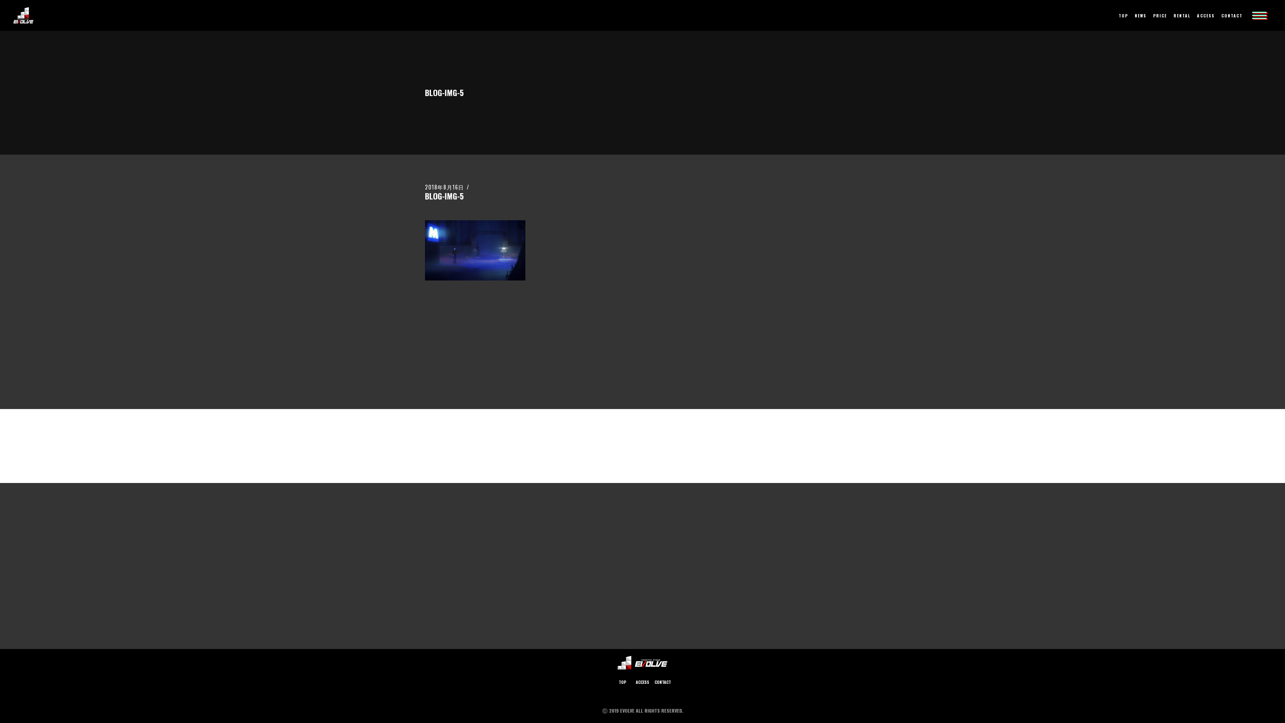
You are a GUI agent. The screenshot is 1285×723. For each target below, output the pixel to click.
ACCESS (642, 682)
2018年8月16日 (444, 187)
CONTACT (663, 682)
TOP (622, 682)
